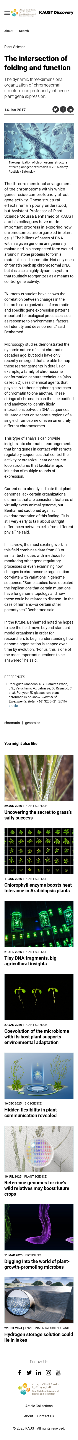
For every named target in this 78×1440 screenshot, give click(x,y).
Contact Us (45, 1416)
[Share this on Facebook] (63, 109)
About (8, 31)
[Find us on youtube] (58, 1374)
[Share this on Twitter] (55, 109)
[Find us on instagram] (48, 1374)
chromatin (12, 723)
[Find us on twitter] (29, 1374)
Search (24, 31)
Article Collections (39, 1406)
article (13, 706)
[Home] (23, 13)
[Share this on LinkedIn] (70, 109)
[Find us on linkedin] (38, 1374)
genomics (32, 723)
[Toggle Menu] (7, 13)
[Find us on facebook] (19, 1374)
